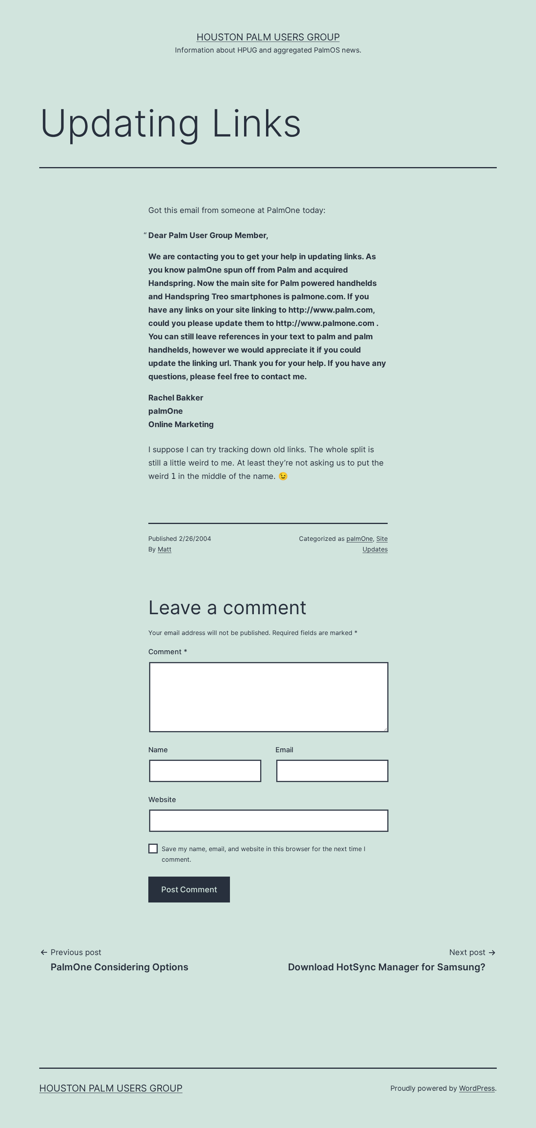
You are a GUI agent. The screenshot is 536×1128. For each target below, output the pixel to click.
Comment (167, 652)
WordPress (477, 1088)
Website (162, 799)
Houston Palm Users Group (268, 37)
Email (284, 750)
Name (158, 750)
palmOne (359, 538)
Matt (164, 549)
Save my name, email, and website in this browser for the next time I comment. (263, 854)
